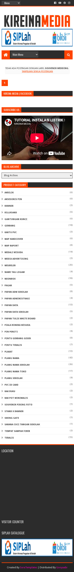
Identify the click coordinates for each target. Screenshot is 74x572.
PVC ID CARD (11, 385)
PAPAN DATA (11, 305)
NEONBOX (10, 279)
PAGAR (8, 285)
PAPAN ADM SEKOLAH (16, 292)
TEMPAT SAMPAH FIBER (17, 431)
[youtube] (60, 3)
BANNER (9, 206)
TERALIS (9, 438)
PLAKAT (9, 351)
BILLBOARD (11, 212)
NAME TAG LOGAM (15, 272)
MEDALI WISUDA (14, 252)
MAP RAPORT (12, 245)
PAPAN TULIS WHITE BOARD (20, 318)
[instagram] (69, 3)
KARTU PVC (11, 232)
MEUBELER (10, 265)
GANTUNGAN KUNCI (16, 219)
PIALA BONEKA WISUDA (17, 325)
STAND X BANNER (14, 411)
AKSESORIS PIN (13, 199)
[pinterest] (65, 3)
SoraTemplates (28, 567)
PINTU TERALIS (13, 345)
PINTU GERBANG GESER (18, 338)
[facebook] (55, 3)
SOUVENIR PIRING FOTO (18, 404)
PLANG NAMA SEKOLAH (17, 365)
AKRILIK (9, 192)
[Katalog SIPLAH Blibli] (37, 45)
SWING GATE (12, 418)
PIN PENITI (11, 331)
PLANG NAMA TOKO (15, 371)
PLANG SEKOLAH (13, 378)
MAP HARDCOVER (14, 239)
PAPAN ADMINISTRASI (17, 298)
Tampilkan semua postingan (37, 71)
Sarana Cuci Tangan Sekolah (22, 424)
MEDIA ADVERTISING (16, 259)
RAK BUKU (10, 391)
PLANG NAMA (12, 358)
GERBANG (10, 225)
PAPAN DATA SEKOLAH (16, 312)
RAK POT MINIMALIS (16, 398)
